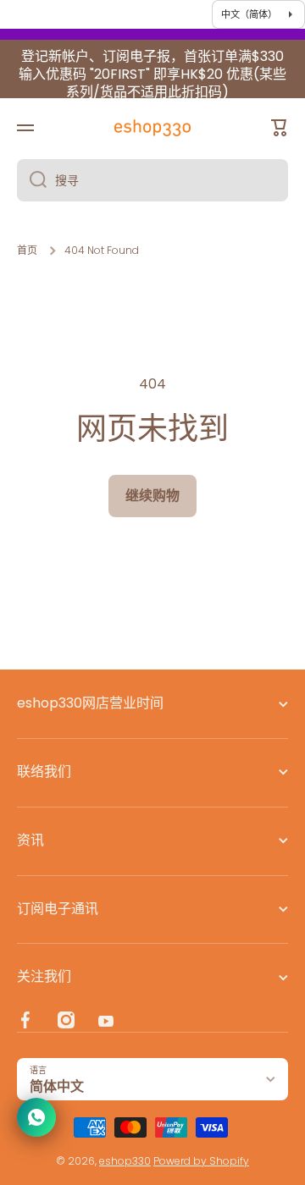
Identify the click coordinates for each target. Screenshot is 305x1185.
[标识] (152, 127)
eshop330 (125, 1161)
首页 (27, 250)
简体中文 (57, 1086)
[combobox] (152, 180)
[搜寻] (32, 180)
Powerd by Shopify (201, 1161)
